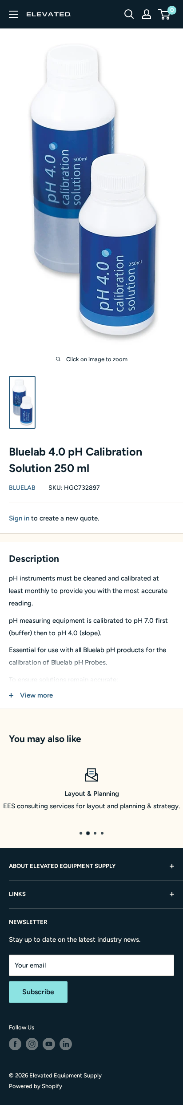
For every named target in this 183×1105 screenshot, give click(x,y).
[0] (164, 14)
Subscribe (38, 992)
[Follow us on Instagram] (32, 1044)
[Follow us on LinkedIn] (66, 1044)
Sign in (19, 518)
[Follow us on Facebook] (15, 1044)
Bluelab (22, 488)
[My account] (146, 14)
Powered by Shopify (35, 1086)
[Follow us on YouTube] (49, 1044)
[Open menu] (13, 14)
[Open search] (129, 14)
